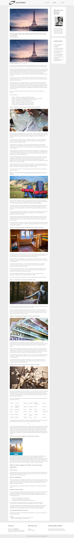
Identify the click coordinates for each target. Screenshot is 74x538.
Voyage (54, 2)
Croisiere (62, 2)
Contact (29, 529)
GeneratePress (44, 536)
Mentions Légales (31, 530)
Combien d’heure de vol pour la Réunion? (56, 529)
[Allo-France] (17, 2)
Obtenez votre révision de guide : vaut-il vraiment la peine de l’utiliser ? (22, 517)
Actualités (47, 2)
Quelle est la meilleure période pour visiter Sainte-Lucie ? (20, 518)
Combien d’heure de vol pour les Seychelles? (56, 530)
